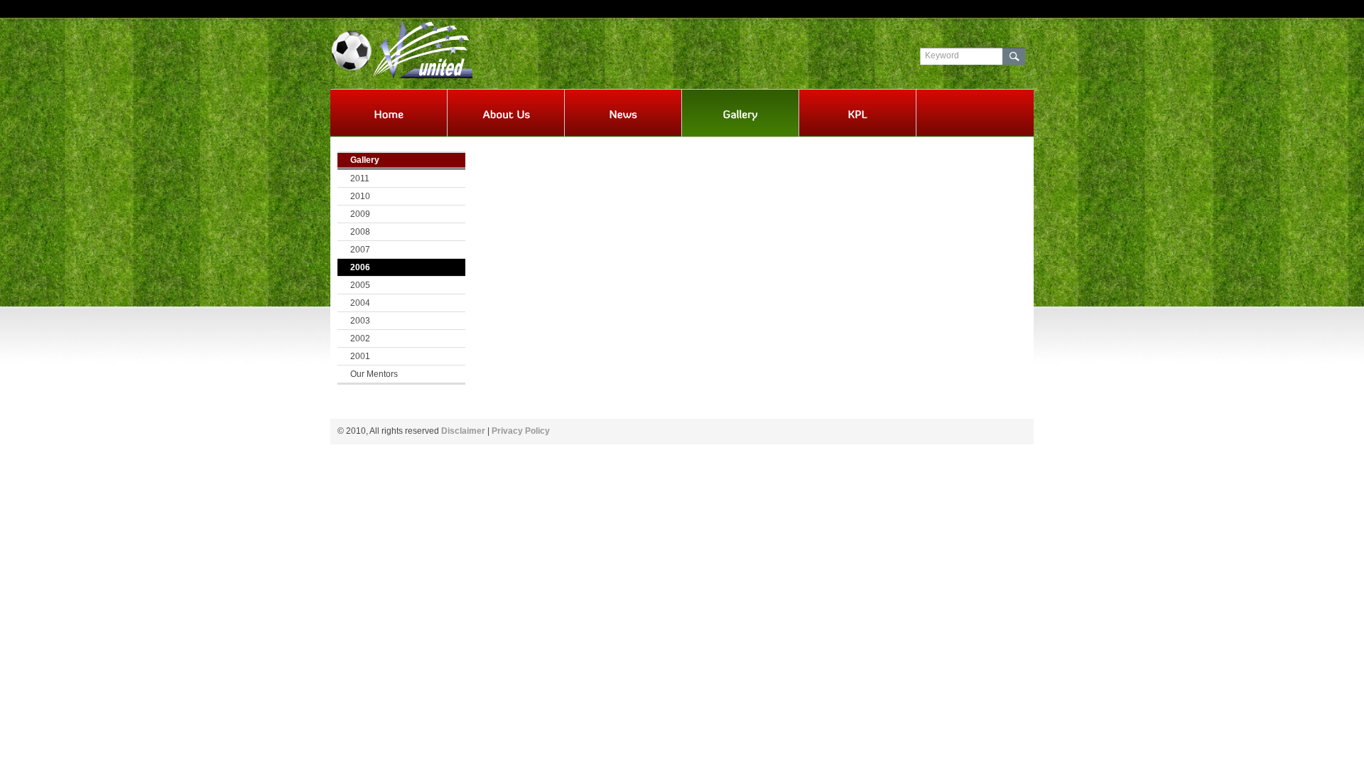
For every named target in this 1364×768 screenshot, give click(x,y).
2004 (360, 303)
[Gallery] (740, 115)
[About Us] (506, 115)
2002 (360, 338)
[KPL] (857, 115)
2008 (360, 232)
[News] (623, 115)
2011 (359, 178)
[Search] (1013, 56)
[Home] (388, 115)
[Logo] (437, 48)
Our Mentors (374, 374)
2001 (360, 356)
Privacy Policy (521, 431)
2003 (360, 321)
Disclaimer (463, 431)
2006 (360, 267)
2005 (360, 285)
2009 (360, 214)
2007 (360, 250)
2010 (360, 196)
